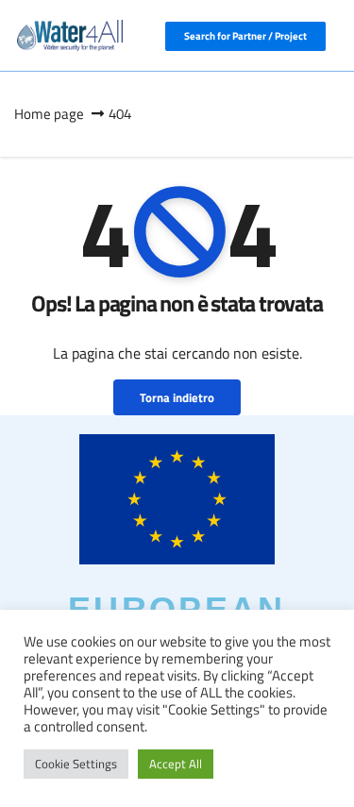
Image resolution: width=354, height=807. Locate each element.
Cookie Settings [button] (76, 763)
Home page (49, 114)
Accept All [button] (175, 763)
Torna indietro (177, 397)
